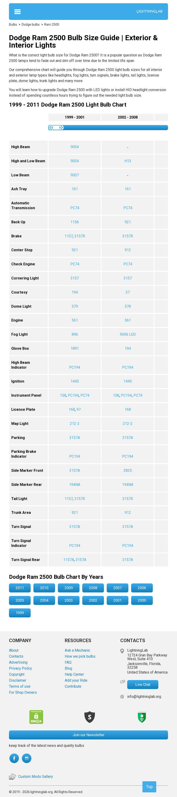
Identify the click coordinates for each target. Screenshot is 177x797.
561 (75, 320)
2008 (93, 588)
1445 (75, 381)
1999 (20, 613)
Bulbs (13, 24)
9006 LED (128, 334)
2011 (20, 588)
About (13, 650)
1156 (75, 222)
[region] (88, 340)
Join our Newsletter (88, 735)
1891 (75, 348)
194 (75, 292)
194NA (74, 484)
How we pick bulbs (80, 656)
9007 (75, 175)
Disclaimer (17, 680)
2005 (20, 600)
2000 (142, 600)
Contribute (73, 686)
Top (149, 786)
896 (75, 334)
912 (128, 250)
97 (79, 409)
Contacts (16, 656)
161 (75, 189)
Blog (68, 668)
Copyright (16, 674)
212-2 (75, 423)
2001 (117, 600)
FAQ (68, 662)
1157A (68, 560)
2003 (69, 600)
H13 (127, 161)
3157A (74, 437)
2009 (69, 588)
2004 (44, 600)
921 (128, 222)
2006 (142, 588)
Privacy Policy (20, 668)
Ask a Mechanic (77, 650)
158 (63, 395)
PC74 (74, 208)
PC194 (74, 367)
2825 (128, 470)
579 (75, 306)
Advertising (18, 662)
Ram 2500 (51, 24)
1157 (69, 236)
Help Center (74, 674)
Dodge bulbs (31, 24)
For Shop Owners (23, 692)
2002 (93, 600)
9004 (75, 147)
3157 (75, 278)
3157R (79, 236)
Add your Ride (76, 680)
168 (72, 409)
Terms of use (19, 686)
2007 (117, 588)
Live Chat (142, 684)
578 (128, 306)
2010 (44, 588)
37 (128, 292)
